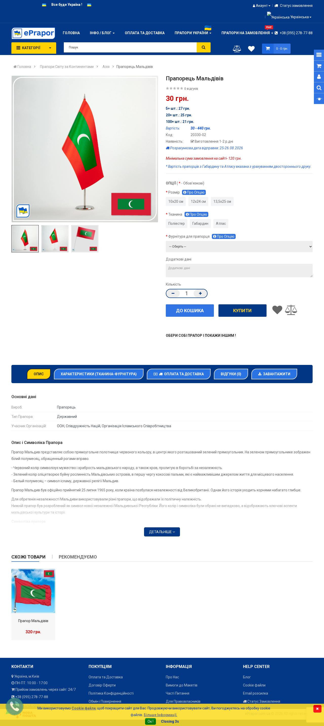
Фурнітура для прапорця (201, 236)
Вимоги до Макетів (181, 685)
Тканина (187, 214)
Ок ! (150, 721)
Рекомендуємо (78, 557)
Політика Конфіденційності (111, 693)
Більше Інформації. (160, 715)
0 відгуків (191, 88)
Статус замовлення (296, 6)
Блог (247, 677)
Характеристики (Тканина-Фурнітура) (99, 374)
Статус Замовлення (263, 701)
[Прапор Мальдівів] (33, 591)
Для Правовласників (183, 701)
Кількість (173, 284)
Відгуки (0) (231, 374)
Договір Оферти (102, 685)
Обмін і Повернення (105, 701)
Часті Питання (177, 693)
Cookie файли (254, 685)
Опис (39, 374)
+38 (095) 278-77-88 (296, 33)
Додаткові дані (178, 259)
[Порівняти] (237, 50)
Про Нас (172, 677)
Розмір (186, 192)
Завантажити (275, 374)
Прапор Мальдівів (33, 621)
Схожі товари (28, 557)
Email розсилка (255, 693)
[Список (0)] (251, 50)
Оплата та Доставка (183, 374)
